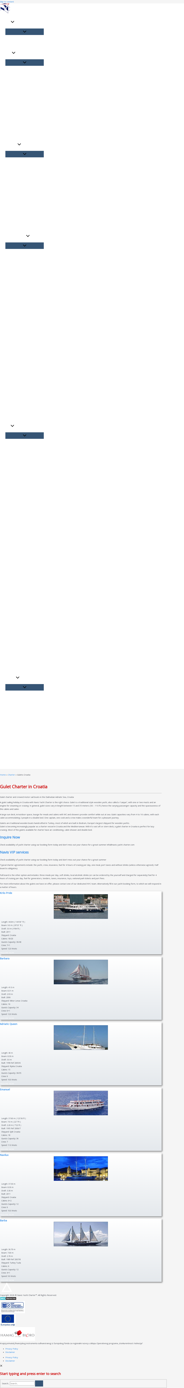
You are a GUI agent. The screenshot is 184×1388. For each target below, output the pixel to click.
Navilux (4, 1155)
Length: (4, 922)
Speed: (4, 948)
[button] (12, 22)
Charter (11, 774)
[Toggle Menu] (24, 31)
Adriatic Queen (8, 1024)
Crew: (3, 945)
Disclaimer (10, 1352)
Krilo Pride (6, 892)
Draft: (3, 928)
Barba (3, 1220)
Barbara (4, 958)
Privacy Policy (11, 1348)
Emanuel (5, 1089)
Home (3, 774)
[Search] (39, 1383)
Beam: (4, 925)
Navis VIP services (14, 852)
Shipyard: (5, 935)
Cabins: (4, 938)
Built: (3, 932)
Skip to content (7, 1)
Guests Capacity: (8, 942)
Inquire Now (10, 837)
